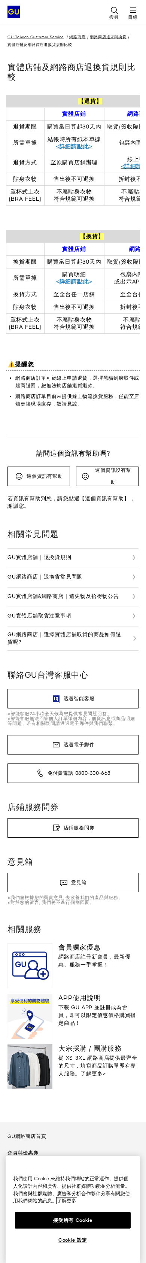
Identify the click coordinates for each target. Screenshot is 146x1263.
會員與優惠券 (23, 1153)
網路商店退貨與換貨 (108, 36)
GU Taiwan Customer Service (35, 36)
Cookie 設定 (72, 1240)
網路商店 (77, 36)
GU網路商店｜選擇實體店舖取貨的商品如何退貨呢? (64, 638)
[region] (73, 1209)
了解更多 (66, 1200)
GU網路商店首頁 (26, 1136)
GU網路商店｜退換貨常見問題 (44, 577)
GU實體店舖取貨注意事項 (39, 616)
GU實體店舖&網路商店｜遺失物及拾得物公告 (63, 596)
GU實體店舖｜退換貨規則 (39, 557)
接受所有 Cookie (72, 1220)
